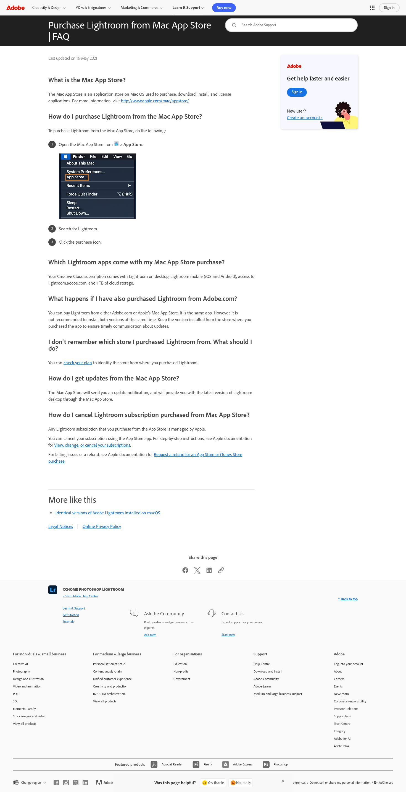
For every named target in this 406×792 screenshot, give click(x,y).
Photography (21, 671)
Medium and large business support (278, 694)
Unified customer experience (112, 679)
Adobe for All (342, 739)
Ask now (150, 635)
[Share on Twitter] (197, 572)
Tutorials (68, 622)
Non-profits (181, 671)
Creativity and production (110, 686)
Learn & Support (186, 7)
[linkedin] (85, 782)
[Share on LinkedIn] (209, 572)
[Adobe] (15, 7)
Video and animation (27, 686)
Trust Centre (342, 724)
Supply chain (342, 716)
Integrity (340, 731)
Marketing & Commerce (139, 7)
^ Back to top (348, 599)
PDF (16, 694)
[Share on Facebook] (185, 572)
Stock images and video (29, 716)
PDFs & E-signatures (91, 7)
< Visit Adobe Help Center (80, 596)
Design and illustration (28, 679)
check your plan (78, 362)
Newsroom (341, 694)
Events (338, 686)
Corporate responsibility (350, 701)
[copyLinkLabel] (221, 572)
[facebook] (56, 782)
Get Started (71, 615)
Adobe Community (266, 679)
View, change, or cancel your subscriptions (92, 445)
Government (181, 679)
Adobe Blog (341, 746)
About (338, 671)
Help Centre (262, 664)
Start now (228, 635)
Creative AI (20, 664)
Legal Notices (60, 526)
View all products (24, 724)
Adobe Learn (262, 686)
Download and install (268, 671)
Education (180, 664)
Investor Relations (346, 709)
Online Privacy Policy (102, 526)
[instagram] (66, 782)
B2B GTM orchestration (109, 694)
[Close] (283, 781)
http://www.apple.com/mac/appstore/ (155, 100)
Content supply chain (107, 671)
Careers (339, 679)
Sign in (389, 7)
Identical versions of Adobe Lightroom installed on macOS (108, 512)
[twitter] (75, 782)
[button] (372, 7)
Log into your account (348, 664)
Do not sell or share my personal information (340, 783)
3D (15, 701)
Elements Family (24, 709)
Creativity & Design (46, 7)
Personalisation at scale (109, 664)
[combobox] (291, 25)
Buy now (224, 7)
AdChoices (386, 783)
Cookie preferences (293, 783)
